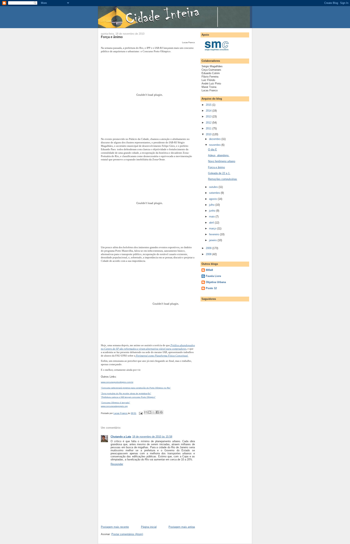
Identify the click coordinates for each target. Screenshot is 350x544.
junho (212, 210)
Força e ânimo (216, 167)
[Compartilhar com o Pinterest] (161, 412)
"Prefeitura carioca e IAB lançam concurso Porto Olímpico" (128, 397)
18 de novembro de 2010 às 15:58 (152, 436)
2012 (209, 122)
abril (212, 222)
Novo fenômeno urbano (221, 161)
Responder (117, 464)
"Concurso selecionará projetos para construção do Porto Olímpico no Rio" (136, 388)
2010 (209, 134)
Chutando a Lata (121, 436)
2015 (209, 104)
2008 (209, 254)
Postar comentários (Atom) (127, 534)
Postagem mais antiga (182, 526)
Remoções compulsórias (222, 179)
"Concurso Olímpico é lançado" (115, 402)
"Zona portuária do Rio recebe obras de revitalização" (126, 393)
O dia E (212, 149)
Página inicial (149, 526)
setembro (215, 192)
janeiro (213, 240)
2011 (209, 128)
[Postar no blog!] (150, 412)
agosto (213, 198)
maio (212, 216)
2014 (209, 110)
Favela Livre (213, 276)
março (213, 228)
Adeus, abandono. (218, 155)
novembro (215, 144)
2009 (209, 248)
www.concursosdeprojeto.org (114, 406)
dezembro (215, 139)
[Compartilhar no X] (154, 412)
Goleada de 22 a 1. (219, 173)
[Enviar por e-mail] (146, 412)
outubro (214, 186)
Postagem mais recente (115, 526)
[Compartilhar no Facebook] (157, 412)
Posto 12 (211, 288)
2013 (209, 116)
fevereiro (214, 234)
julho (212, 204)
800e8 (209, 269)
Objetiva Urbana (216, 282)
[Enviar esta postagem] (140, 413)
